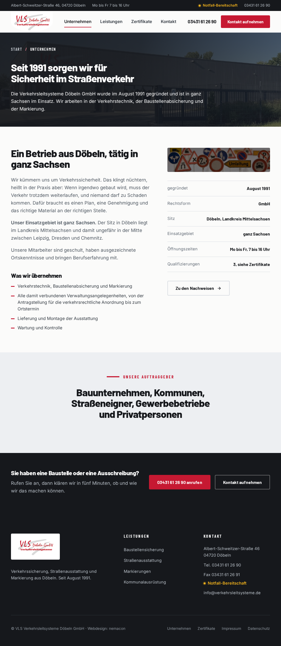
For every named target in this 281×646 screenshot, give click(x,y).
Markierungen (137, 571)
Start (17, 49)
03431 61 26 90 (257, 5)
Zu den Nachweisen (195, 288)
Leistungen (111, 21)
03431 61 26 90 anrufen (179, 482)
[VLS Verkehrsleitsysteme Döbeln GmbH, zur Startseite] (32, 22)
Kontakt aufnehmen (245, 21)
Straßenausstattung (143, 560)
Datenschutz (259, 628)
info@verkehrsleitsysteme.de (232, 592)
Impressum (231, 628)
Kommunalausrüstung (145, 582)
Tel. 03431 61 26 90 (222, 565)
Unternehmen (77, 21)
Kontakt (168, 21)
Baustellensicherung (144, 549)
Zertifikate (141, 21)
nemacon (117, 628)
